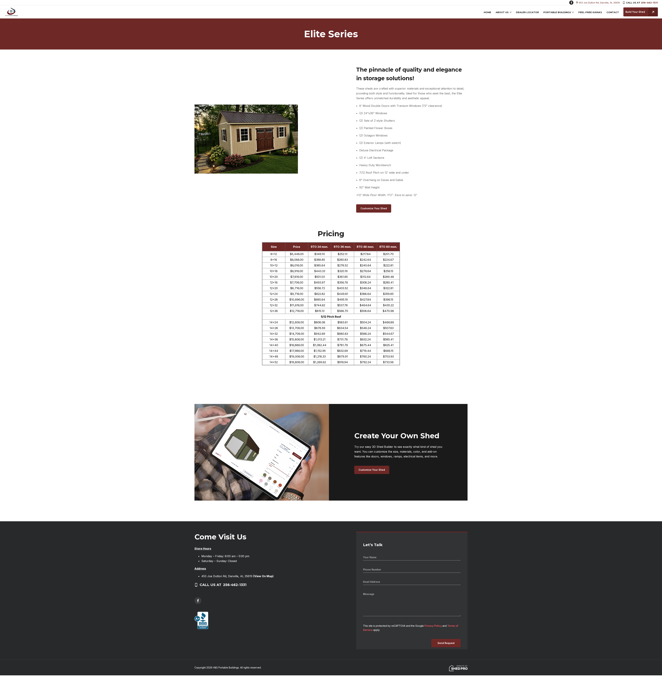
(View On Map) (263, 576)
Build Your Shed (635, 11)
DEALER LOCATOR (527, 12)
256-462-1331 (649, 2)
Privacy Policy (433, 625)
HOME (487, 12)
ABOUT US (502, 12)
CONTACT (612, 12)
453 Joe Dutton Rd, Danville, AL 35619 (599, 2)
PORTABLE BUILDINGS (557, 12)
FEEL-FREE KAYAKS (590, 12)
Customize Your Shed (373, 208)
